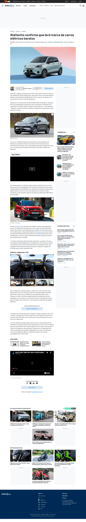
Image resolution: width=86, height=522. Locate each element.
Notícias (18, 5)
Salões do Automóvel (59, 5)
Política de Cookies (45, 514)
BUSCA (66, 1)
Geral (64, 232)
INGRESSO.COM (16, 1)
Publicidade (65, 495)
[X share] (30, 383)
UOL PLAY (38, 1)
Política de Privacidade (35, 514)
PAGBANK (28, 1)
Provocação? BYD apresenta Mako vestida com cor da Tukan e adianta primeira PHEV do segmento (65, 237)
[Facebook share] (27, 383)
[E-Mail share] (37, 383)
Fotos (51, 5)
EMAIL (80, 1)
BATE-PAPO (73, 1)
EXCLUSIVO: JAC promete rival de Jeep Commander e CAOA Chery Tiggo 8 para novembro (66, 245)
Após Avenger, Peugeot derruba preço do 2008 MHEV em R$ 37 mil (65, 230)
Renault (39, 232)
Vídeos (41, 5)
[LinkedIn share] (33, 383)
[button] (12, 282)
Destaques (32, 5)
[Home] (10, 6)
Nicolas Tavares (27, 88)
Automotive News (17, 378)
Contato (64, 498)
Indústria (24, 31)
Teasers (64, 241)
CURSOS (33, 1)
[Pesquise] (80, 6)
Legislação (65, 255)
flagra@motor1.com (37, 392)
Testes (25, 5)
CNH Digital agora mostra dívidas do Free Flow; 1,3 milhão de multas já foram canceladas (65, 253)
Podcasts (46, 5)
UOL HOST (23, 1)
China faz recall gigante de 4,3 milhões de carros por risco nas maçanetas (65, 260)
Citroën (18, 226)
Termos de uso (53, 514)
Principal (12, 31)
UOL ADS (43, 1)
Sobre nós (64, 493)
